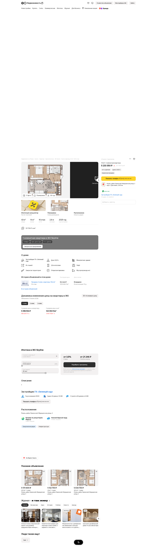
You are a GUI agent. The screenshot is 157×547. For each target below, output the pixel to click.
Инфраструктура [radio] (44, 426)
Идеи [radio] (42, 505)
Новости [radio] (66, 505)
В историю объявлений (29, 289)
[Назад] (21, 205)
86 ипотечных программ (78, 369)
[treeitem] (26, 8)
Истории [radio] (49, 505)
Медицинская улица (44, 413)
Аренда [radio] (74, 505)
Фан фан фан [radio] (34, 505)
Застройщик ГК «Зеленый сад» (111, 195)
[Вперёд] (98, 180)
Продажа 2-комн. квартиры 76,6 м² (43, 282)
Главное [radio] (24, 505)
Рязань (23, 413)
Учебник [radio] (58, 505)
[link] (132, 3)
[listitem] (33, 260)
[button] (92, 3)
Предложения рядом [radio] (29, 426)
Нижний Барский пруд (59, 418)
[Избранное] (88, 3)
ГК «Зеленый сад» (44, 391)
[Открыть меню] (130, 159)
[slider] (40, 365)
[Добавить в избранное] (134, 159)
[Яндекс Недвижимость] (32, 3)
